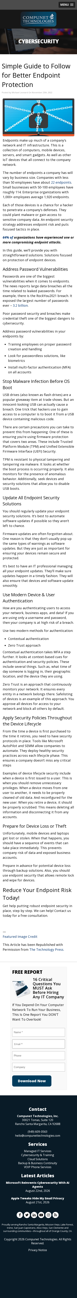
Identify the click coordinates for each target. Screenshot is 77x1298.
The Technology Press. (46, 949)
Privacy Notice (37, 1250)
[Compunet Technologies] (38, 19)
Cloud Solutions (38, 1159)
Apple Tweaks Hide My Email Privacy (37, 1198)
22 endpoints (61, 182)
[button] (67, 5)
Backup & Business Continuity (37, 1163)
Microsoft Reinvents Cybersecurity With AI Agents (37, 1185)
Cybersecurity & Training (37, 1155)
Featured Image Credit (20, 936)
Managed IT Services (37, 1151)
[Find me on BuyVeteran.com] (38, 1268)
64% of (8, 237)
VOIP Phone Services (37, 1167)
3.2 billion (20, 305)
